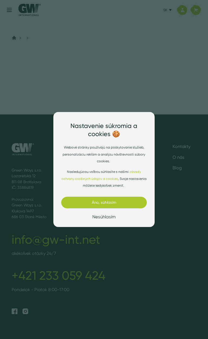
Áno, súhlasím (104, 202)
